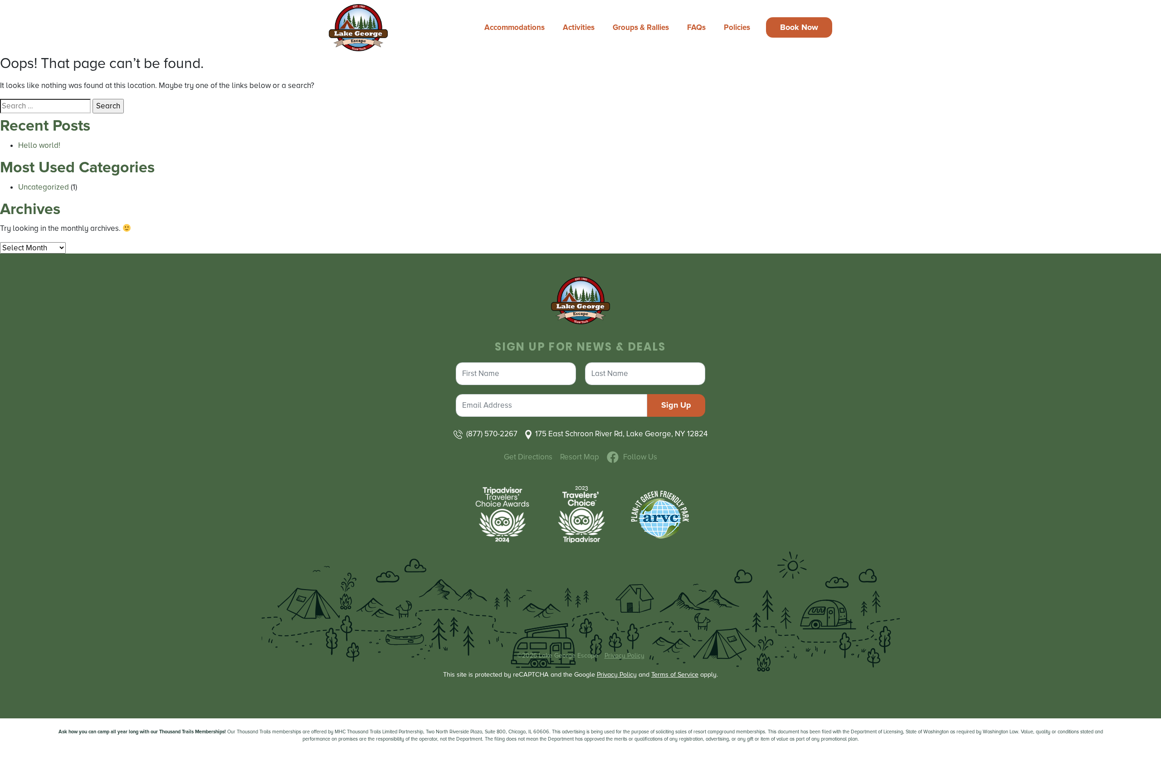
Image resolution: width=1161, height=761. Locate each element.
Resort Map (579, 457)
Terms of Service (674, 674)
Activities (579, 27)
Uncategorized (43, 187)
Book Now (799, 27)
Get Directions (528, 457)
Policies (737, 27)
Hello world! (39, 145)
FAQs (696, 27)
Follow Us (640, 457)
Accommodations (514, 27)
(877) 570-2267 (491, 434)
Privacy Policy (624, 655)
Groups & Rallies (641, 27)
